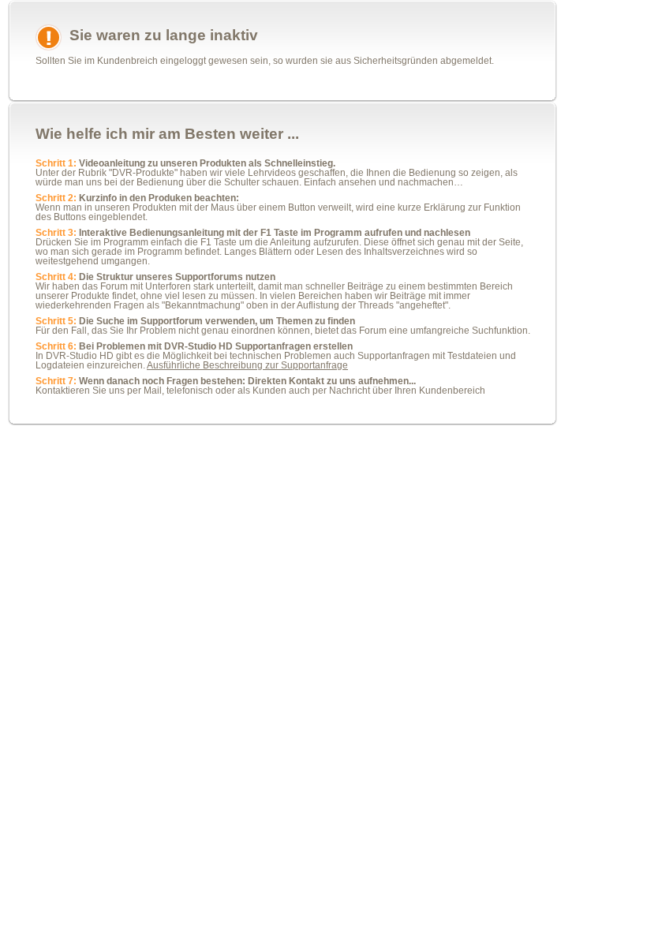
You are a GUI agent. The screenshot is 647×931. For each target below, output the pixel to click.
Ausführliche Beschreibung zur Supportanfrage (247, 365)
